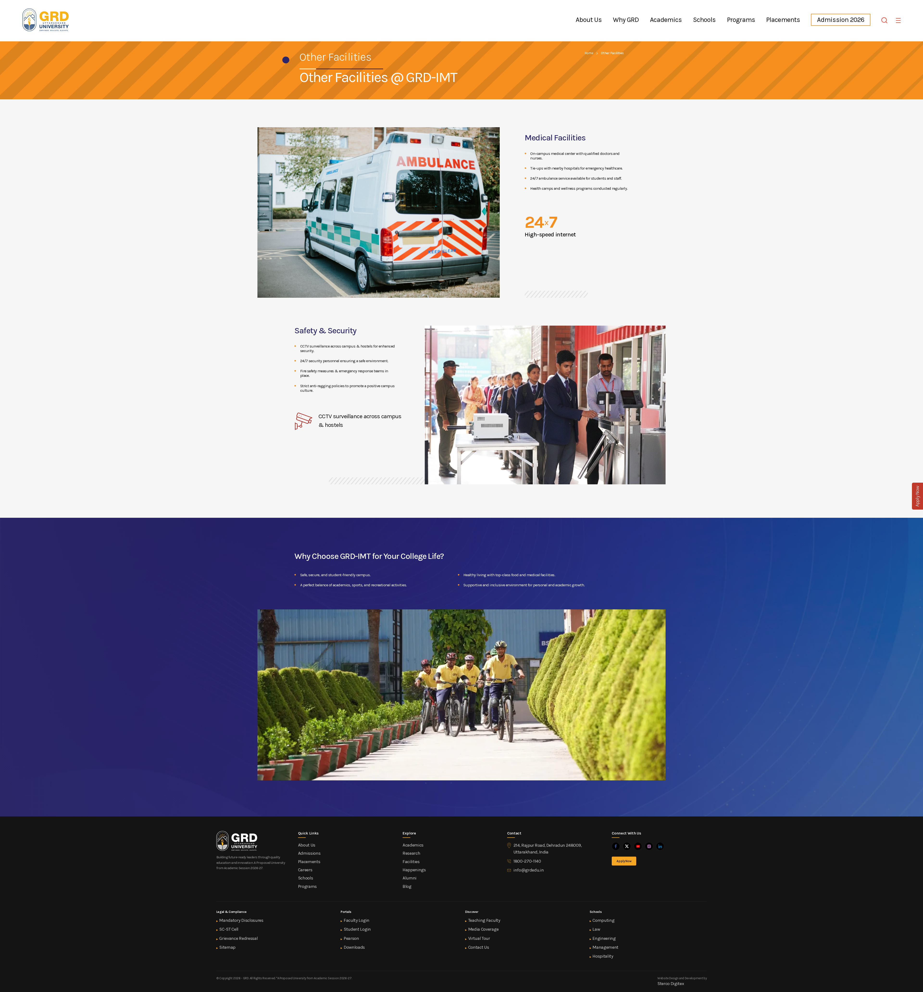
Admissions (309, 853)
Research (411, 853)
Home (589, 53)
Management (605, 947)
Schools (704, 19)
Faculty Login (356, 920)
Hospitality (602, 956)
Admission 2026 (840, 20)
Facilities (411, 861)
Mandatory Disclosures (241, 920)
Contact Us (478, 947)
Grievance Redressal (238, 938)
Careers (305, 869)
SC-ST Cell (228, 929)
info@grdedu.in (528, 870)
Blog (407, 886)
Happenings (414, 869)
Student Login (357, 929)
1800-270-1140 (527, 861)
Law (596, 929)
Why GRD (626, 19)
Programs (741, 19)
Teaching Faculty (484, 920)
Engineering (604, 938)
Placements (783, 19)
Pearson (351, 938)
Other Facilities (612, 53)
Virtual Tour (479, 938)
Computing (603, 920)
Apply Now (624, 861)
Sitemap (227, 947)
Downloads (354, 947)
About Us (589, 19)
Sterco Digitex (670, 983)
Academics (666, 19)
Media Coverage (483, 929)
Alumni (410, 878)
